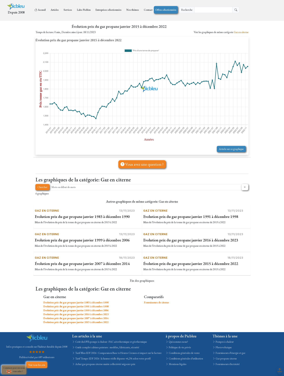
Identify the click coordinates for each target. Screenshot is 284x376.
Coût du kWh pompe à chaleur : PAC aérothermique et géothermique (111, 341)
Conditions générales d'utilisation (185, 358)
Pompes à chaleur (224, 341)
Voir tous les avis (36, 365)
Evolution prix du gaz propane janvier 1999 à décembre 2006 (82, 240)
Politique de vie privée (179, 347)
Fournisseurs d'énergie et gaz (230, 353)
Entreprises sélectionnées (108, 10)
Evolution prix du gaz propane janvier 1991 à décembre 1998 (190, 216)
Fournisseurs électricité (227, 364)
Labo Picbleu (84, 10)
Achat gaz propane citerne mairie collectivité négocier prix (105, 364)
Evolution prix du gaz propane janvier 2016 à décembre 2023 (190, 240)
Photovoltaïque (223, 347)
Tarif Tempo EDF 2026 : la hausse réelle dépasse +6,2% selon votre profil (113, 358)
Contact (148, 10)
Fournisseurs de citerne (156, 302)
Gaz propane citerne (226, 358)
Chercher (42, 187)
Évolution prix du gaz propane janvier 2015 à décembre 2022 (190, 263)
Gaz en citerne (241, 32)
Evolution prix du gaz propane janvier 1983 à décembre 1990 (82, 216)
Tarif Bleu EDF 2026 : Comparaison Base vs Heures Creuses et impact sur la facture (118, 353)
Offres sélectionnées (165, 10)
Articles (55, 10)
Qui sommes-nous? (178, 341)
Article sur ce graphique (231, 149)
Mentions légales (177, 364)
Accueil (42, 10)
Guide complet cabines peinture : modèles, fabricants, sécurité (107, 347)
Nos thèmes (132, 10)
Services (68, 10)
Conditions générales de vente (184, 353)
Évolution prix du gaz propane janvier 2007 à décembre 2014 (82, 263)
